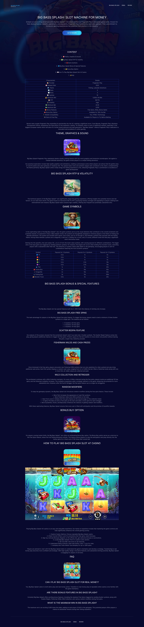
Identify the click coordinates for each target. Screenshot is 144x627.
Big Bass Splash (32, 158)
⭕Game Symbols (72, 63)
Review (130, 5)
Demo (123, 5)
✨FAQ (72, 75)
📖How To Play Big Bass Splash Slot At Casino (72, 72)
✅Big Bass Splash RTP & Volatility (72, 60)
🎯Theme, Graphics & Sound (72, 56)
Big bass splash (114, 5)
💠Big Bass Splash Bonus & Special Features (72, 66)
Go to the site (72, 33)
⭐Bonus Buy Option (72, 69)
